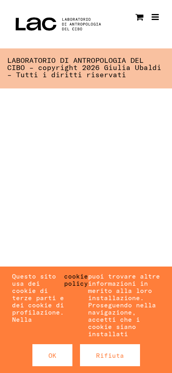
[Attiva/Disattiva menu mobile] (156, 17)
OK (52, 355)
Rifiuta (110, 355)
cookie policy (76, 280)
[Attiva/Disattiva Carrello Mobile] (140, 17)
